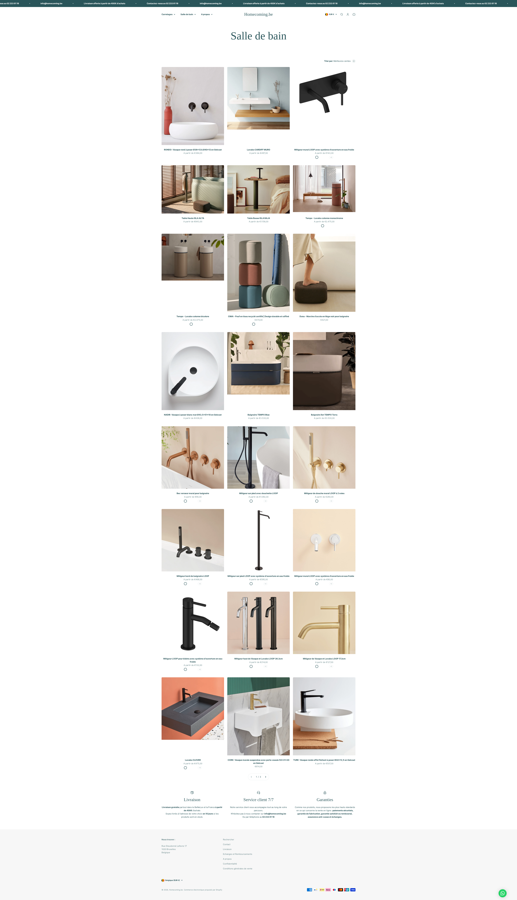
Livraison (227, 849)
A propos (205, 14)
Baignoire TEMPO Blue (259, 414)
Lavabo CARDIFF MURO (258, 149)
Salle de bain (187, 14)
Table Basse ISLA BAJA (258, 218)
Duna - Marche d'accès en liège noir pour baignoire (324, 316)
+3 (200, 767)
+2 (331, 157)
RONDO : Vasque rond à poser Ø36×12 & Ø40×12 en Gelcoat (193, 149)
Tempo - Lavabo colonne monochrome (324, 218)
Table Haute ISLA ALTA (193, 218)
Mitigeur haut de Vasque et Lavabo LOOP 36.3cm (258, 658)
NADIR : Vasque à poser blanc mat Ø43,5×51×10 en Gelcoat (193, 414)
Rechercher (228, 839)
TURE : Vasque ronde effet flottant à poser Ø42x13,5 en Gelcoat (324, 760)
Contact (226, 844)
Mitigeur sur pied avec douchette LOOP (258, 493)
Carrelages (167, 14)
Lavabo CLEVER (193, 760)
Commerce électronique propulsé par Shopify (203, 890)
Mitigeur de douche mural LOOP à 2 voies (324, 493)
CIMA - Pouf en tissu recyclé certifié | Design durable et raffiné (258, 316)
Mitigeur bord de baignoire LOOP (193, 576)
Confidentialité (230, 863)
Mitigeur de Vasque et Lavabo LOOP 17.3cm (324, 658)
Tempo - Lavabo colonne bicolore (193, 316)
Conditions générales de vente (237, 868)
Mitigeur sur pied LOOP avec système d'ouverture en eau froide (258, 576)
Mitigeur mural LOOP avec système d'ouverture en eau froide (324, 149)
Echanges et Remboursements (237, 854)
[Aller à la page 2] (265, 777)
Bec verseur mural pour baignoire (193, 493)
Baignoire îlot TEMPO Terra (324, 414)
